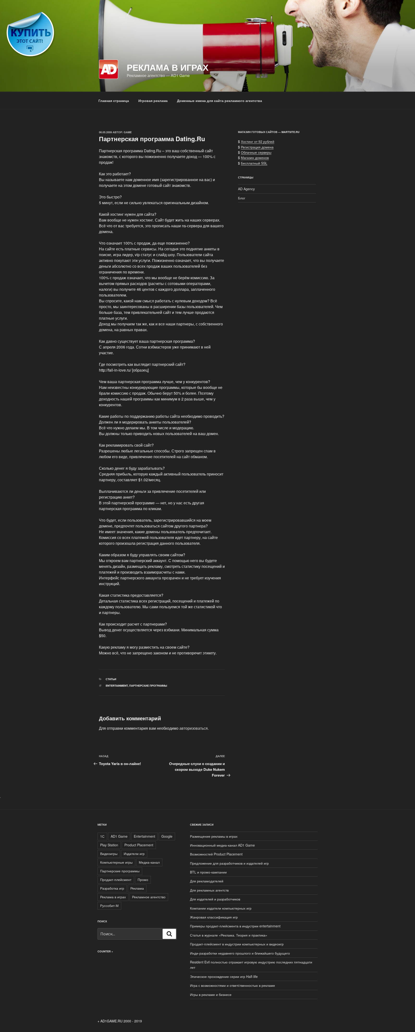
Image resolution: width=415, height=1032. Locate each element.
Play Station (109, 844)
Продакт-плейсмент (115, 879)
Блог (241, 198)
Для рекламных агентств (209, 890)
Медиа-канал (149, 862)
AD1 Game (119, 836)
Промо (143, 879)
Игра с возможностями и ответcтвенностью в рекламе (232, 985)
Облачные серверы (256, 152)
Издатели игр (134, 853)
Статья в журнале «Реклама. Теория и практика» (228, 935)
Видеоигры (108, 853)
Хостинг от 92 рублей (257, 141)
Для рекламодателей (206, 881)
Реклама (137, 888)
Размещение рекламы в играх (214, 836)
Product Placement (138, 844)
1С (102, 836)
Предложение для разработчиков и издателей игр (229, 863)
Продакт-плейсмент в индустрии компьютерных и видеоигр (237, 944)
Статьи (111, 679)
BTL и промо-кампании (208, 872)
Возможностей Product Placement (216, 854)
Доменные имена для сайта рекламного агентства (219, 100)
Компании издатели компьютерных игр (220, 908)
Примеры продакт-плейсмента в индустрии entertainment (235, 926)
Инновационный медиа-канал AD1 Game (222, 845)
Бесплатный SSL (254, 163)
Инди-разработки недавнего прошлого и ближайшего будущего (240, 953)
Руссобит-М (109, 905)
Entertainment (117, 685)
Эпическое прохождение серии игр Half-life (224, 976)
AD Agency (246, 188)
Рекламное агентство (148, 896)
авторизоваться (193, 728)
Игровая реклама (153, 100)
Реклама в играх (167, 67)
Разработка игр (112, 888)
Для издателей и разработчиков (215, 899)
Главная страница (113, 100)
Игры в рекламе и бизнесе (211, 994)
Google (166, 836)
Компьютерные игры (116, 862)
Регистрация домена (257, 147)
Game (128, 132)
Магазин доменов (255, 157)
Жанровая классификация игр (214, 917)
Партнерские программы (148, 685)
